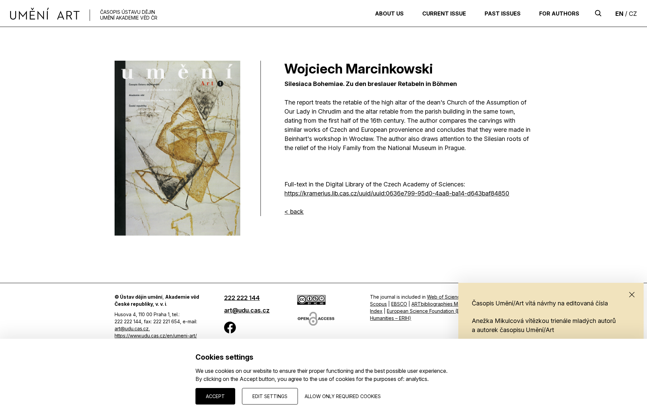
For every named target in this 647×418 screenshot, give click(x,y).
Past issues (503, 13)
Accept (215, 396)
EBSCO (399, 304)
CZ (633, 13)
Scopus (378, 304)
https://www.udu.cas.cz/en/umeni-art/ (156, 335)
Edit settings (269, 396)
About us (389, 13)
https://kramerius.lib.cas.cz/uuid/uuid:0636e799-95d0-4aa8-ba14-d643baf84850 (396, 193)
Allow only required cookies (343, 396)
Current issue (444, 13)
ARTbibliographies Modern (441, 304)
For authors (559, 13)
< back (294, 211)
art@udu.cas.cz (132, 328)
